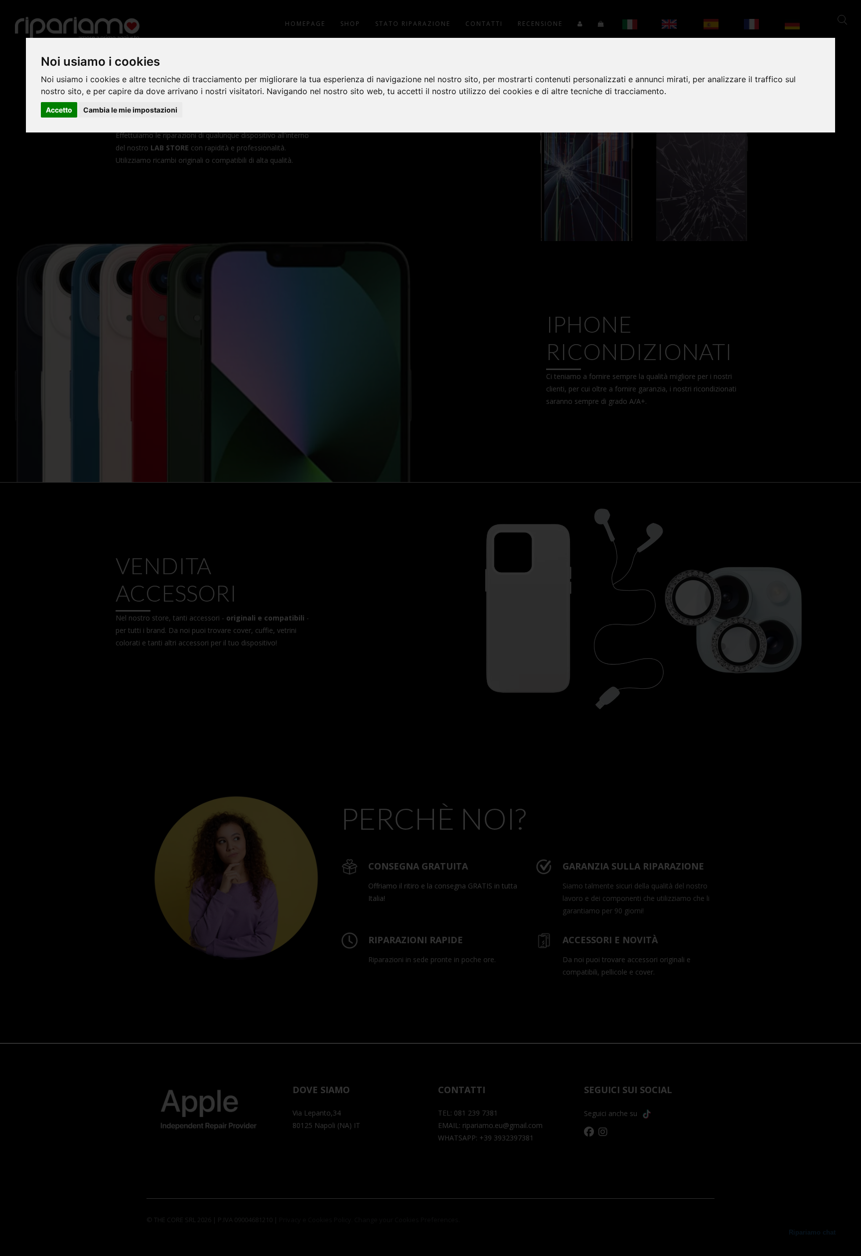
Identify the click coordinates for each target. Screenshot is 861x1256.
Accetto (59, 110)
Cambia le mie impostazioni (130, 110)
